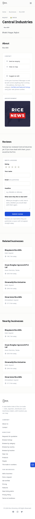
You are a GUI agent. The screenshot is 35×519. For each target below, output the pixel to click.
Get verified (6, 481)
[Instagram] (17, 512)
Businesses (12, 12)
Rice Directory (13, 508)
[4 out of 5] (15, 167)
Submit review (17, 214)
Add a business (7, 473)
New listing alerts (8, 491)
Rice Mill (22, 12)
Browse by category (8, 443)
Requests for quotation (9, 436)
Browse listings (7, 440)
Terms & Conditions (8, 498)
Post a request (7, 477)
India (13, 17)
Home (4, 12)
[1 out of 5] (6, 167)
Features (5, 488)
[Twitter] (22, 512)
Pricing (4, 484)
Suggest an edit (14, 76)
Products (5, 457)
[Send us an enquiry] (32, 464)
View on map (13, 67)
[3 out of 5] (12, 167)
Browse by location (8, 450)
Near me (5, 454)
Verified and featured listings (20, 87)
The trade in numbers (9, 464)
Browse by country (8, 447)
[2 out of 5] (9, 167)
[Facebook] (13, 512)
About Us (5, 424)
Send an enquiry (14, 61)
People (4, 461)
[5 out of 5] (18, 167)
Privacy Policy (6, 495)
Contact (4, 427)
